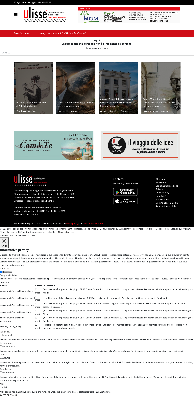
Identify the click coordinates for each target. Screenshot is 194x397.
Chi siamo (160, 179)
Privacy (159, 189)
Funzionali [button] (5, 331)
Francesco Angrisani (150, 111)
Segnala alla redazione (167, 185)
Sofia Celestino (20, 111)
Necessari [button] (4, 268)
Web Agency (72, 223)
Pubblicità (161, 196)
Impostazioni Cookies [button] (10, 235)
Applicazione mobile (166, 206)
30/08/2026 (32, 111)
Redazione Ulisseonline (109, 111)
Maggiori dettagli (66, 232)
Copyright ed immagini (167, 202)
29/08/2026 (123, 111)
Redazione (161, 182)
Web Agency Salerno (94, 223)
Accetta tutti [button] (28, 235)
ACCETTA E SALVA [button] (8, 395)
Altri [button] (2, 384)
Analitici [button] (4, 354)
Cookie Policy (162, 192)
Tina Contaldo (63, 111)
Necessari (7, 272)
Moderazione (162, 199)
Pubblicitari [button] (6, 369)
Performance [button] (6, 343)
